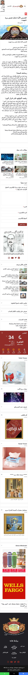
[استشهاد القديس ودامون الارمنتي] (23, 295)
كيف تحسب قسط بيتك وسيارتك (17, 323)
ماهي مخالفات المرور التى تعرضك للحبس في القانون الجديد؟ (8, 175)
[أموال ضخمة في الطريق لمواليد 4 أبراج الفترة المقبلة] (7, 157)
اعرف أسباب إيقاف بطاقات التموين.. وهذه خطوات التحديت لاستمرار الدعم (10, 288)
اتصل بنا (14, 657)
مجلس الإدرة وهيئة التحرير (14, 647)
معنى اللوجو (5, 646)
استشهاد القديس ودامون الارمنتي (10, 294)
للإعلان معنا (22, 652)
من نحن (23, 646)
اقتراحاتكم (5, 652)
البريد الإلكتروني (22, 212)
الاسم (25, 206)
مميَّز (9, 669)
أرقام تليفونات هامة (21, 325)
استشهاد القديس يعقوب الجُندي (21, 161)
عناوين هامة (23, 327)
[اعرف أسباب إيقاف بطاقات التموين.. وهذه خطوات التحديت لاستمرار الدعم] (23, 288)
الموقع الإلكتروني (22, 218)
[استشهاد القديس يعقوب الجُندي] (21, 157)
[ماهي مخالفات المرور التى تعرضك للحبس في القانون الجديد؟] (7, 169)
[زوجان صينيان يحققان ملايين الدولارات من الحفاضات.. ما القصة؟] (21, 169)
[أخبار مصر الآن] (17, 6)
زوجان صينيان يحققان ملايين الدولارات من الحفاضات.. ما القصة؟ (21, 175)
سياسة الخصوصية (14, 653)
